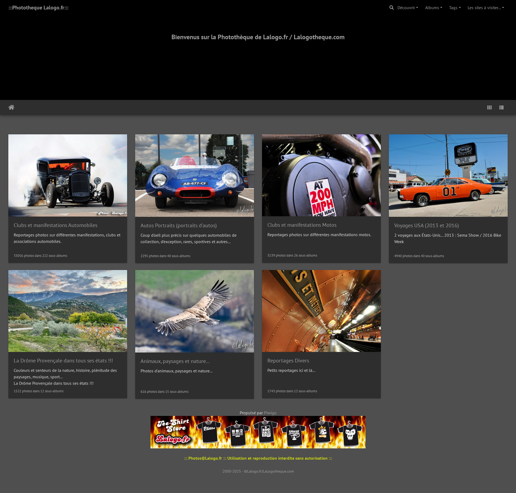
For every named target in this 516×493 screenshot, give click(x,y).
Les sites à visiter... (484, 7)
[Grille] (489, 107)
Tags (453, 7)
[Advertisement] (258, 64)
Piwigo (270, 412)
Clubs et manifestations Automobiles (55, 225)
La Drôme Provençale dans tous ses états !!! (63, 360)
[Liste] (501, 107)
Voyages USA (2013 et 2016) (426, 225)
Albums (432, 7)
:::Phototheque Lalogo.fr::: (38, 7)
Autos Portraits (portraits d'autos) (179, 225)
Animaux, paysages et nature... (175, 361)
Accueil (11, 107)
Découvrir (406, 7)
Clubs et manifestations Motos (301, 224)
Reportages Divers (288, 360)
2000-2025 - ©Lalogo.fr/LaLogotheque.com (258, 471)
